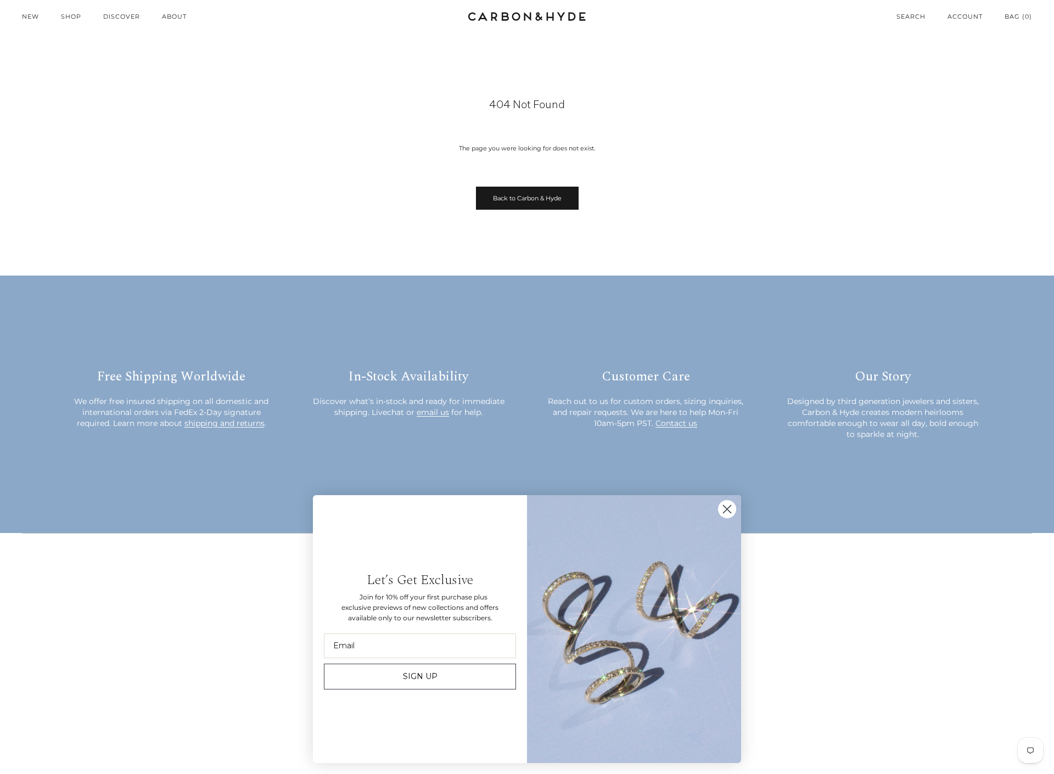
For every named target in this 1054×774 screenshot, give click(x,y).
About (174, 16)
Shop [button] (71, 16)
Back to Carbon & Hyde (527, 198)
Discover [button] (121, 16)
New (30, 16)
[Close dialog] (727, 509)
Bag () (1018, 16)
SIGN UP (420, 676)
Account (965, 16)
